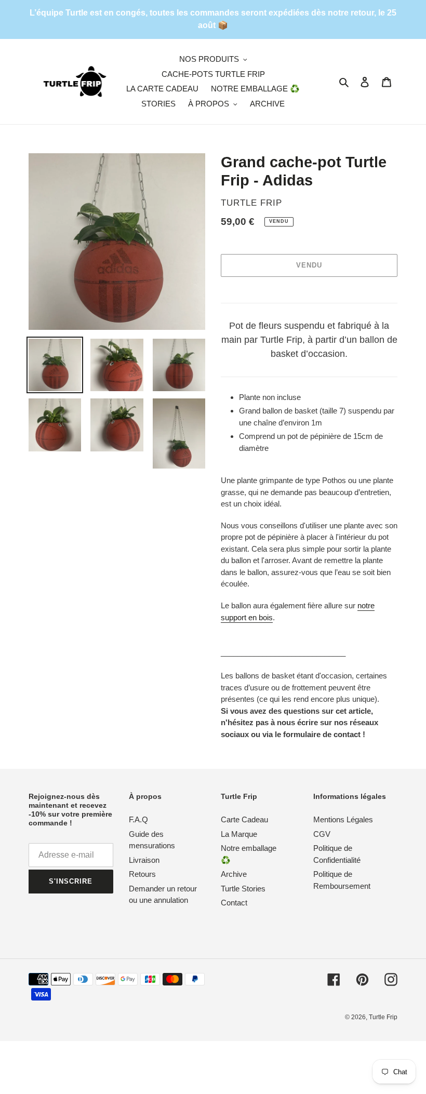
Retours (142, 874)
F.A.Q (138, 819)
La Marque (239, 834)
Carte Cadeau (244, 819)
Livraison (144, 860)
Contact (234, 902)
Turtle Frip (383, 1017)
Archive (234, 874)
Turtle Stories (243, 888)
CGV (321, 834)
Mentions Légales (343, 819)
